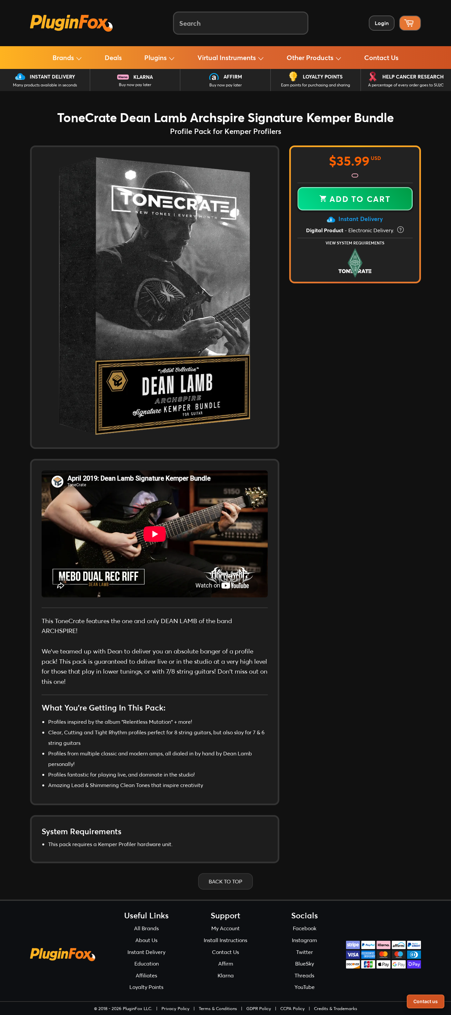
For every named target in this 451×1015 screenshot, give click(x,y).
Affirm (233, 76)
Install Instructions (225, 939)
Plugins (156, 57)
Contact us (425, 1001)
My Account (225, 928)
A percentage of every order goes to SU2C (406, 84)
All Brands (146, 928)
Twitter (304, 951)
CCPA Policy (292, 1008)
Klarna (143, 77)
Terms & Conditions (218, 1008)
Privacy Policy (175, 1008)
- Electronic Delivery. (351, 230)
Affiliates (146, 975)
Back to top (225, 881)
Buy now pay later (135, 84)
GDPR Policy (258, 1008)
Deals (113, 57)
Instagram (304, 939)
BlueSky (304, 963)
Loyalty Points (323, 76)
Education (146, 963)
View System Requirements (355, 242)
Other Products (311, 57)
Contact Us (381, 57)
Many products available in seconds (45, 84)
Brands (64, 57)
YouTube (305, 986)
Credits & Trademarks (335, 1008)
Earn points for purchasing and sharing (315, 84)
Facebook (304, 928)
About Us (146, 939)
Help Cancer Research (413, 76)
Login (382, 22)
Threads (304, 975)
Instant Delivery (52, 76)
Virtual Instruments (227, 57)
